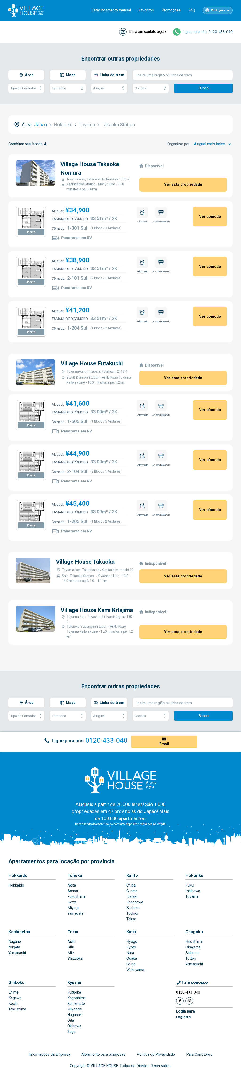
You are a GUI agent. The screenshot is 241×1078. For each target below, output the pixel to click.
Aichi (72, 941)
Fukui (189, 885)
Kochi (13, 1003)
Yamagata (75, 913)
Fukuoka (74, 992)
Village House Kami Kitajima (97, 610)
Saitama (133, 908)
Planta (31, 232)
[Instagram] (189, 1001)
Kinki (131, 931)
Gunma (131, 891)
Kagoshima (76, 998)
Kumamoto (76, 1003)
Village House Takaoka (85, 561)
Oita (70, 1020)
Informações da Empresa (49, 1054)
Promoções (171, 10)
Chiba (131, 885)
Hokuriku (194, 875)
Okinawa (74, 1026)
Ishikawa (192, 891)
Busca (203, 88)
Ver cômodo (210, 216)
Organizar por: (178, 144)
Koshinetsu (19, 931)
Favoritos (146, 10)
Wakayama (135, 969)
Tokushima (17, 1009)
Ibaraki (131, 896)
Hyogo (131, 941)
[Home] (120, 780)
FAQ (191, 10)
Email (164, 744)
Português (218, 10)
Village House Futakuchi (92, 363)
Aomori (73, 891)
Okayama (193, 947)
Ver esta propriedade (183, 184)
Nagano (14, 941)
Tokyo (131, 919)
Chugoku (194, 931)
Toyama (191, 896)
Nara (130, 953)
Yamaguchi (194, 964)
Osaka (131, 958)
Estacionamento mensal (111, 10)
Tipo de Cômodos (23, 88)
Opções (140, 88)
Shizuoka (75, 958)
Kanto (132, 875)
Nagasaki (75, 1015)
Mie (71, 953)
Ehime (13, 992)
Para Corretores (199, 1054)
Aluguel (98, 88)
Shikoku (16, 982)
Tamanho (59, 88)
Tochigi (132, 913)
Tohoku (75, 875)
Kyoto (131, 947)
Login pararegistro (185, 1014)
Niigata (14, 947)
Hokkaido (18, 875)
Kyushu (74, 982)
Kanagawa (134, 902)
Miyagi (73, 908)
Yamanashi (17, 953)
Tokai (73, 931)
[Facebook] (180, 1001)
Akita (72, 885)
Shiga (131, 964)
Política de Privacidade (156, 1054)
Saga (71, 1031)
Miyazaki (74, 1009)
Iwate (72, 902)
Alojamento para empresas (103, 1054)
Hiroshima (193, 941)
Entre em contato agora (147, 31)
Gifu (71, 947)
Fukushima (76, 896)
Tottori (190, 958)
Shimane (192, 953)
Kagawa (14, 998)
